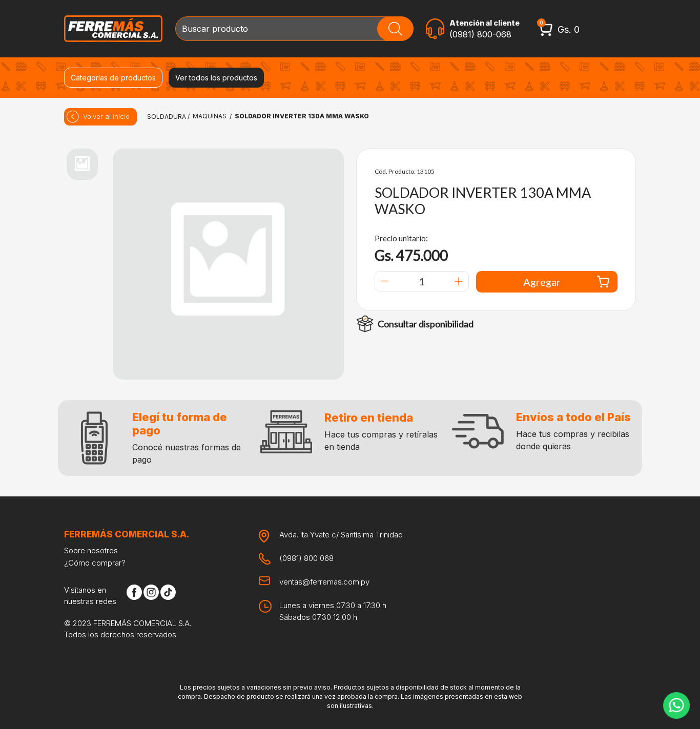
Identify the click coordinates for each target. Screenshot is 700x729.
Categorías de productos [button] (113, 77)
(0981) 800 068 (306, 558)
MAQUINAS (210, 116)
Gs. (569, 29)
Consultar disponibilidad (425, 323)
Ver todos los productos (216, 77)
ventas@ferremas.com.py (324, 582)
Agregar (542, 282)
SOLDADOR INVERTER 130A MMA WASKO (302, 116)
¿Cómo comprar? (95, 563)
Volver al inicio (106, 116)
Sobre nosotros (91, 550)
